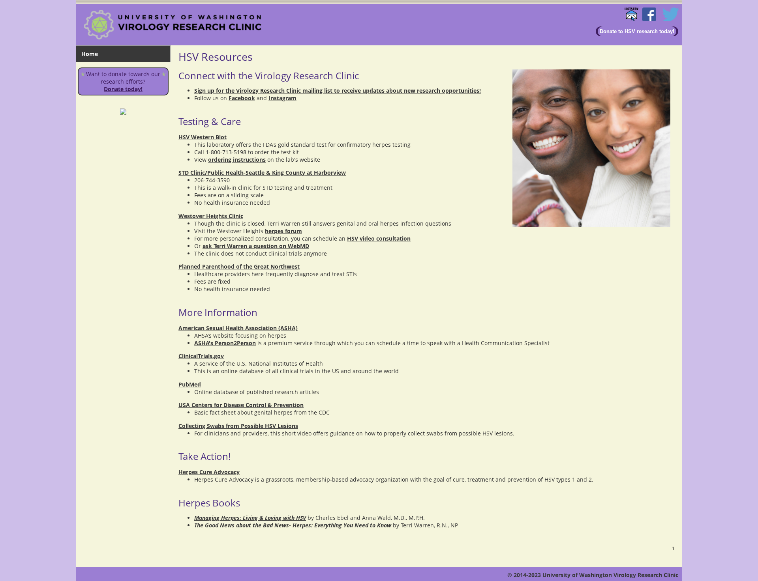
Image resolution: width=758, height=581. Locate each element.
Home (89, 54)
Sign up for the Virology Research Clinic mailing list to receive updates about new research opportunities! (337, 90)
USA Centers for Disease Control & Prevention (241, 405)
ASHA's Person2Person (225, 343)
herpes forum (283, 231)
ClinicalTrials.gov (201, 356)
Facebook (242, 98)
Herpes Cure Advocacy (209, 472)
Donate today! (123, 89)
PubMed (189, 384)
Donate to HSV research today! (637, 31)
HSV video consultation (379, 238)
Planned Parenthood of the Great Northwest (239, 266)
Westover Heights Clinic (210, 216)
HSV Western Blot (202, 137)
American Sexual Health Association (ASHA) (238, 328)
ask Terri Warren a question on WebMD (256, 246)
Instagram (282, 98)
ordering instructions (237, 159)
